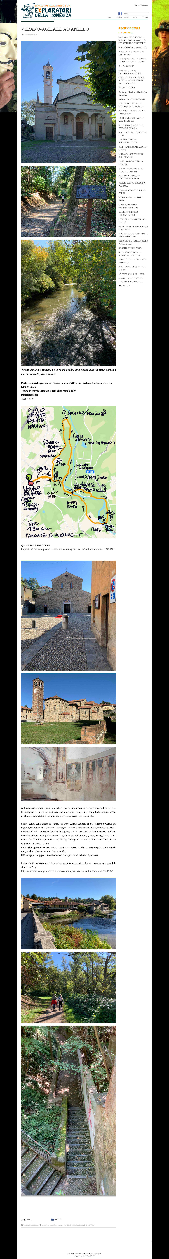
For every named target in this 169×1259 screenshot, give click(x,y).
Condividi (58, 1220)
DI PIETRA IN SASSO (128, 206)
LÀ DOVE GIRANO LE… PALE (131, 274)
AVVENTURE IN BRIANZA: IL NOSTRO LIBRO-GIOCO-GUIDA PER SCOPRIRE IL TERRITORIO (132, 40)
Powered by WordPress (74, 1253)
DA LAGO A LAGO (126, 66)
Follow (27, 1219)
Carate (61, 1225)
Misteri (75, 1225)
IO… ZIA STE (124, 286)
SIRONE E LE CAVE (127, 88)
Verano (91, 1225)
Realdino (83, 1225)
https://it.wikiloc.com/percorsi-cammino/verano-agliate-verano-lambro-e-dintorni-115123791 (68, 549)
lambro (68, 1225)
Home (110, 17)
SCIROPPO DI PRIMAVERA (130, 248)
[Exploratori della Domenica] (46, 17)
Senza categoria (31, 1225)
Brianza (53, 1225)
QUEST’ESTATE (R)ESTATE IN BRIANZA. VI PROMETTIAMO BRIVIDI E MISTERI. (131, 80)
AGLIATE (45, 1225)
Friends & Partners (141, 6)
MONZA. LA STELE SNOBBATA (132, 99)
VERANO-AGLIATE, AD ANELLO (55, 29)
